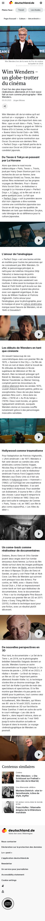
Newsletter (6, 863)
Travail (21, 10)
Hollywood (16, 479)
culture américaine (32, 304)
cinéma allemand (10, 386)
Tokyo (15, 192)
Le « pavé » (6, 852)
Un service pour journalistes (14, 869)
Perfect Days (10, 198)
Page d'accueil (10, 19)
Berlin (24, 567)
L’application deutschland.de (15, 858)
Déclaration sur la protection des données (21, 847)
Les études (35, 10)
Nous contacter (8, 841)
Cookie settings (8, 880)
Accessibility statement (12, 874)
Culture (22, 19)
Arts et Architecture (36, 19)
